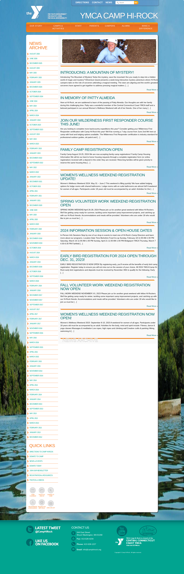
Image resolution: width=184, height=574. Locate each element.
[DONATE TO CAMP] (50, 490)
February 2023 (35, 148)
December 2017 (35, 295)
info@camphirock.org (92, 549)
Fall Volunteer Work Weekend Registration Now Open (105, 287)
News (109, 2)
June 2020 (33, 210)
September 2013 (36, 409)
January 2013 (34, 432)
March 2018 (34, 281)
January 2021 (34, 200)
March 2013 (34, 423)
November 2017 (35, 300)
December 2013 (35, 404)
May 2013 (33, 413)
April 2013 (33, 418)
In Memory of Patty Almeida (87, 98)
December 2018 (35, 267)
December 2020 (35, 205)
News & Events (35, 461)
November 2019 (35, 243)
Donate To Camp (36, 456)
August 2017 (34, 309)
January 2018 (34, 290)
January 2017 (34, 324)
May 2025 (33, 73)
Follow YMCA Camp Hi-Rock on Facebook (46, 543)
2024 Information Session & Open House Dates (106, 230)
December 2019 (35, 238)
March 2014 (34, 390)
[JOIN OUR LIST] (50, 503)
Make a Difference (145, 27)
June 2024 (33, 101)
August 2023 (34, 134)
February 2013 (35, 428)
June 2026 (33, 59)
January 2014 (34, 399)
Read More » (152, 90)
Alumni (126, 26)
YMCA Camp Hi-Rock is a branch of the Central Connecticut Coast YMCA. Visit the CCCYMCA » (135, 541)
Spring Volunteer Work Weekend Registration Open (108, 203)
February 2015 (35, 361)
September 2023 (36, 130)
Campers (110, 26)
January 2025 (34, 82)
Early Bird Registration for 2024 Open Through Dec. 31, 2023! (108, 258)
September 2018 (36, 276)
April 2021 (33, 191)
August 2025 (34, 68)
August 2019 (34, 253)
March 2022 (34, 172)
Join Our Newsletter (38, 471)
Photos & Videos (36, 480)
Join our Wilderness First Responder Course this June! (106, 122)
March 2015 (34, 357)
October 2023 (35, 125)
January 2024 (34, 120)
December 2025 (35, 63)
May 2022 (33, 167)
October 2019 (35, 248)
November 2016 (35, 328)
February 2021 (35, 196)
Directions (82, 2)
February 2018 (35, 286)
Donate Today (35, 466)
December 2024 (35, 87)
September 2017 (36, 305)
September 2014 (36, 376)
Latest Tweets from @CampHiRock (46, 529)
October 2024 (35, 92)
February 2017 (35, 319)
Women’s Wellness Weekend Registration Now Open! (107, 316)
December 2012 (35, 437)
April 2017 (33, 314)
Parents (94, 26)
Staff (78, 26)
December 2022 (35, 158)
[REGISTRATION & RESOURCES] (32, 502)
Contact (97, 2)
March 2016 (34, 342)
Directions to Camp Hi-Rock (41, 452)
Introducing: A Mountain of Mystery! (97, 72)
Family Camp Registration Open (91, 149)
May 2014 (33, 380)
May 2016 (33, 338)
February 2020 (35, 229)
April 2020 (33, 219)
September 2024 (36, 96)
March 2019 (34, 257)
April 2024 (33, 111)
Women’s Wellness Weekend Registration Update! (102, 177)
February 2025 (35, 77)
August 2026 (34, 54)
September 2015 (36, 347)
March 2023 (34, 144)
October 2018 (35, 271)
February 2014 (35, 395)
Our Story (36, 26)
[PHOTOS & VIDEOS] (41, 490)
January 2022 (34, 177)
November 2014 (35, 371)
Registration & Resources (41, 475)
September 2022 (36, 163)
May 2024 (33, 106)
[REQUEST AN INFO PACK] (41, 502)
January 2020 (34, 234)
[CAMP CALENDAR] (32, 490)
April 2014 (33, 385)
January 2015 (34, 366)
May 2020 (33, 215)
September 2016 (36, 333)
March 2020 (34, 224)
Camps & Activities (58, 27)
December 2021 (35, 182)
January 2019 (34, 262)
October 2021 (35, 186)
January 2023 (34, 153)
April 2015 (33, 352)
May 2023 (33, 139)
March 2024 (34, 115)
